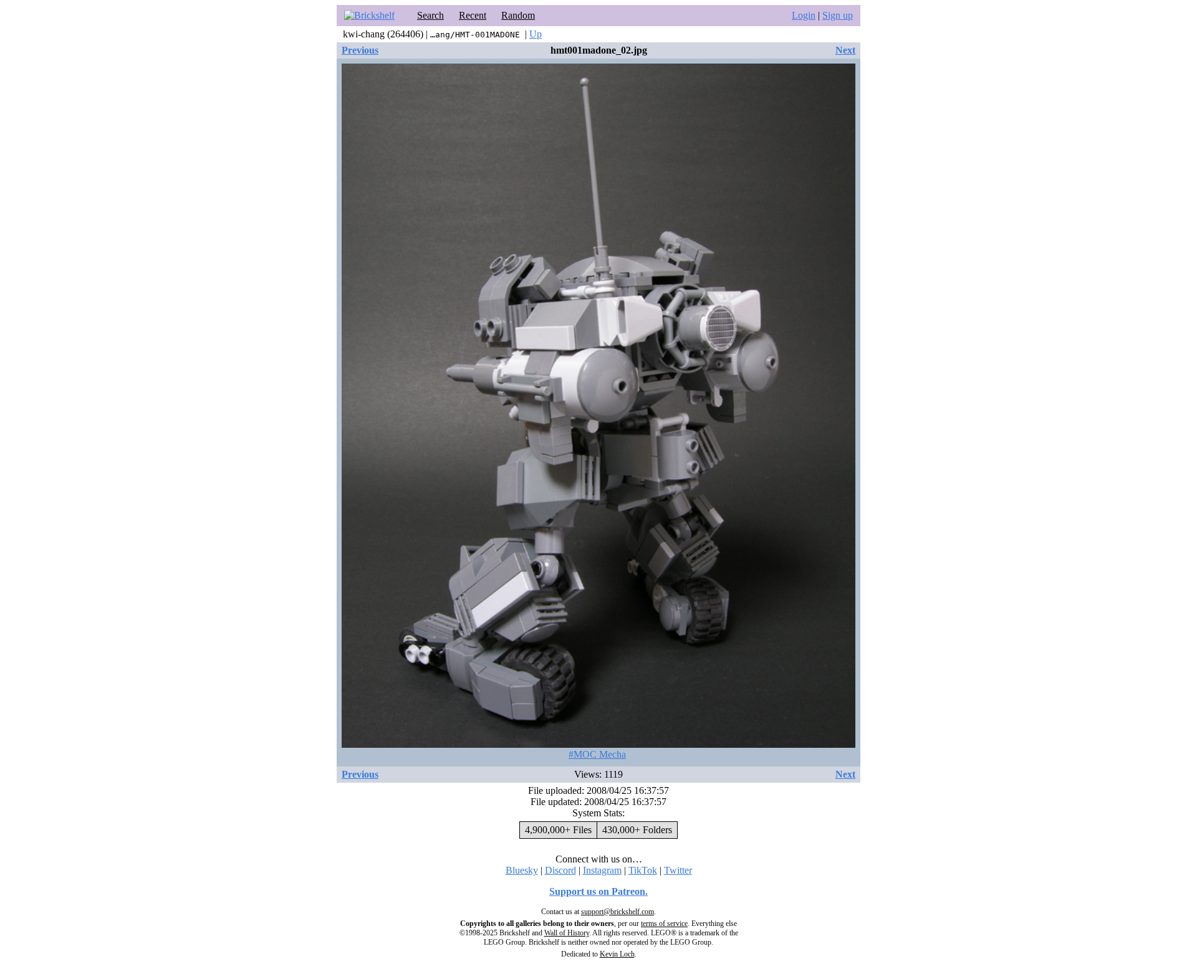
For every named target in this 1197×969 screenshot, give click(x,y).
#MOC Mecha (597, 754)
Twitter (678, 870)
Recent (472, 15)
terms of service (664, 923)
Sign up (837, 15)
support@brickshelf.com (617, 911)
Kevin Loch (617, 954)
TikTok (642, 870)
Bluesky (522, 870)
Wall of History (566, 932)
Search (430, 15)
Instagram (602, 870)
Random (518, 15)
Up (535, 34)
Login (803, 15)
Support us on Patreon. (598, 891)
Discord (560, 870)
